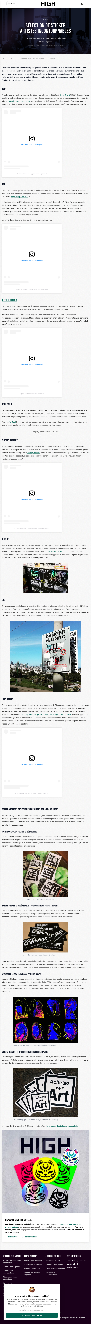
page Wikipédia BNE (19, 197)
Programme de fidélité (54, 1264)
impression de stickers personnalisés (62, 1126)
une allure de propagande (19, 101)
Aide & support (30, 1256)
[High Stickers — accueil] (48, 4)
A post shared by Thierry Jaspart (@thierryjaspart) (31, 528)
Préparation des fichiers (34, 1260)
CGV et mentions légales (55, 1268)
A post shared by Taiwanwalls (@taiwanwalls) (32, 289)
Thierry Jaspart (33, 453)
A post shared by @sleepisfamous (32, 393)
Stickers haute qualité (11, 1267)
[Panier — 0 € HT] (82, 3)
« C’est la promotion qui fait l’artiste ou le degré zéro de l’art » (45, 714)
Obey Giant (65, 95)
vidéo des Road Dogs (54, 551)
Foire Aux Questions (32, 1268)
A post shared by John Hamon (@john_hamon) (31, 793)
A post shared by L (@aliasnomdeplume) (32, 174)
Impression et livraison (33, 1264)
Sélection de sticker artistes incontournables (37, 58)
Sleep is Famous (9, 300)
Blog (12, 58)
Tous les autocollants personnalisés (21, 1237)
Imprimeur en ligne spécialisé (18, 1224)
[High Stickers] (4, 58)
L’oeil (44, 615)
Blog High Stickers (53, 1260)
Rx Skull (12, 422)
